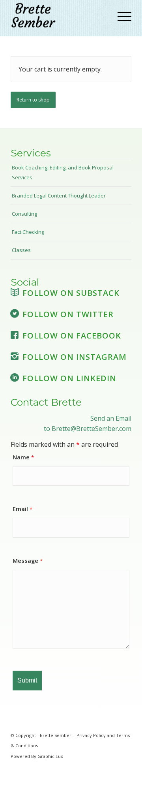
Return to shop (33, 99)
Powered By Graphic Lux (37, 756)
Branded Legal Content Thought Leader (59, 195)
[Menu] (120, 16)
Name (23, 457)
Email (22, 509)
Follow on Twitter (68, 314)
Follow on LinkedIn (69, 378)
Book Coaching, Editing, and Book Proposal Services (63, 172)
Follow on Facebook (71, 335)
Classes (21, 250)
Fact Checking (28, 231)
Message (28, 560)
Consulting (24, 213)
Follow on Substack (71, 293)
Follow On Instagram (74, 357)
